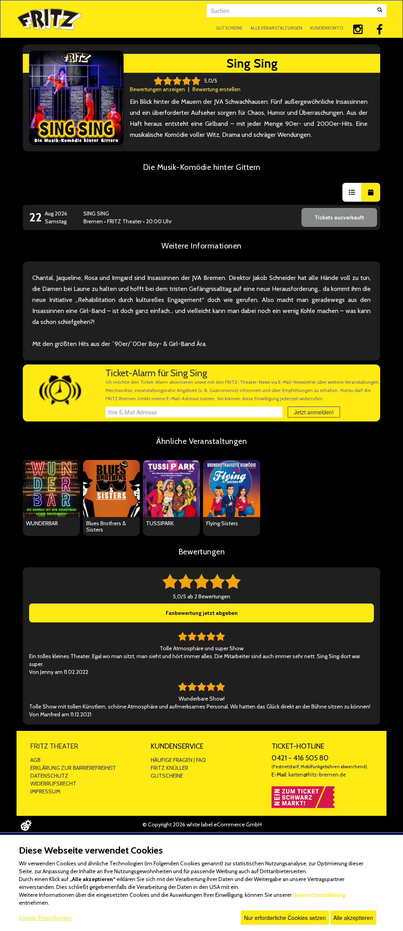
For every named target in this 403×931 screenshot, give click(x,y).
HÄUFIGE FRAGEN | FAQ (178, 760)
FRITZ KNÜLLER (169, 767)
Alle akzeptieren (353, 918)
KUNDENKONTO (326, 28)
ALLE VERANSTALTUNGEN (276, 28)
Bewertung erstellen (216, 89)
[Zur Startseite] (49, 18)
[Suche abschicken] (379, 10)
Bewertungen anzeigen (157, 89)
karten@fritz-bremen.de (317, 774)
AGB (35, 760)
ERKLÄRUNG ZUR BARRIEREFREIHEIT (73, 767)
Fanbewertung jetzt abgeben (202, 612)
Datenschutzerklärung (319, 894)
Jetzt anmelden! (314, 412)
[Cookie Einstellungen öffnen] (26, 825)
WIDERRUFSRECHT (53, 783)
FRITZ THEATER (54, 746)
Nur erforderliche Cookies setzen (285, 918)
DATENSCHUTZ (49, 775)
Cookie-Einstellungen (45, 917)
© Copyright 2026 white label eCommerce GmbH (202, 824)
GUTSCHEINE (229, 28)
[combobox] (289, 10)
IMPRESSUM (45, 791)
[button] (351, 192)
